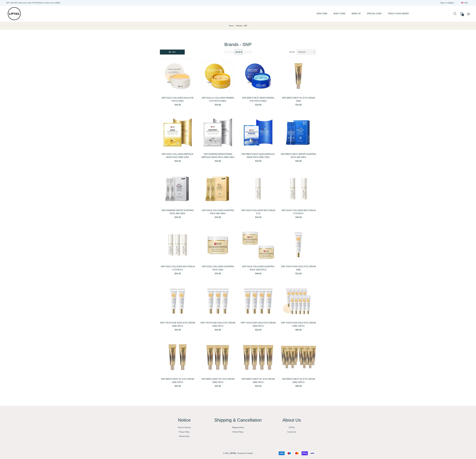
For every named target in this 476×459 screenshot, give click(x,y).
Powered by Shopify (245, 453)
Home (231, 26)
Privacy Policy (184, 432)
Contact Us (291, 432)
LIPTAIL (292, 427)
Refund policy (184, 436)
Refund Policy (238, 432)
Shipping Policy (238, 427)
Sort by (292, 52)
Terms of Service (184, 427)
